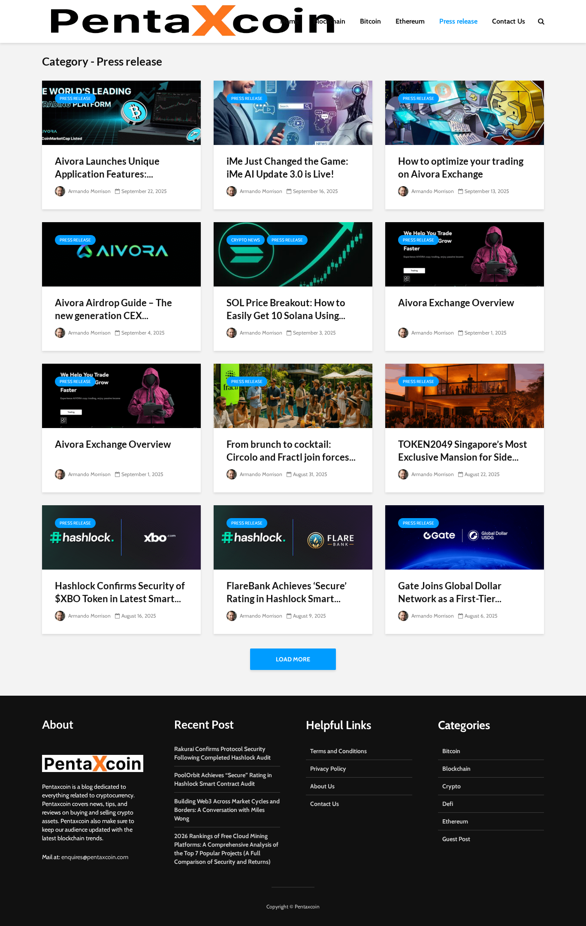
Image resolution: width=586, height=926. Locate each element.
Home (289, 21)
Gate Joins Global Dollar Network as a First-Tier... (449, 592)
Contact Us (508, 21)
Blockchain (329, 21)
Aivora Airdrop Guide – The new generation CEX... (113, 309)
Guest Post (456, 839)
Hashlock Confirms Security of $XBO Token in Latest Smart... (120, 592)
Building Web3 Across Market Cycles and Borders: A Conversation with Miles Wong (227, 809)
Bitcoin (370, 21)
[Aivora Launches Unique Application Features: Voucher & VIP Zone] (121, 112)
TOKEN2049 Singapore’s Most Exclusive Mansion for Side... (462, 450)
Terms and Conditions (338, 751)
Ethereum (410, 21)
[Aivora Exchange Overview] (464, 254)
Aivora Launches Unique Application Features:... (107, 167)
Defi (447, 804)
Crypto (451, 786)
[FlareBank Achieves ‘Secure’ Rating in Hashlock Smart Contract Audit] (293, 537)
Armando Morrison (89, 191)
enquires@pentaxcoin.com (94, 857)
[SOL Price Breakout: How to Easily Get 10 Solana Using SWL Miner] (293, 254)
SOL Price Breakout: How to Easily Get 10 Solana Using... (286, 309)
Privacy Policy (328, 768)
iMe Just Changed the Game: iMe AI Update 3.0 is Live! (287, 167)
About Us (322, 786)
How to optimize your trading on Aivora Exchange (460, 167)
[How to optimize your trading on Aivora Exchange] (464, 112)
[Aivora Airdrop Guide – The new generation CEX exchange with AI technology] (121, 254)
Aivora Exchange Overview (456, 302)
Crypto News (245, 240)
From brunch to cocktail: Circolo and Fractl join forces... (291, 450)
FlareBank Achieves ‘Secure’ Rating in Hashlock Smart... (287, 592)
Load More (293, 659)
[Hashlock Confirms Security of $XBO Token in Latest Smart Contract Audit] (121, 537)
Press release (458, 21)
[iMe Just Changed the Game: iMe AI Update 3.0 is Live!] (293, 112)
